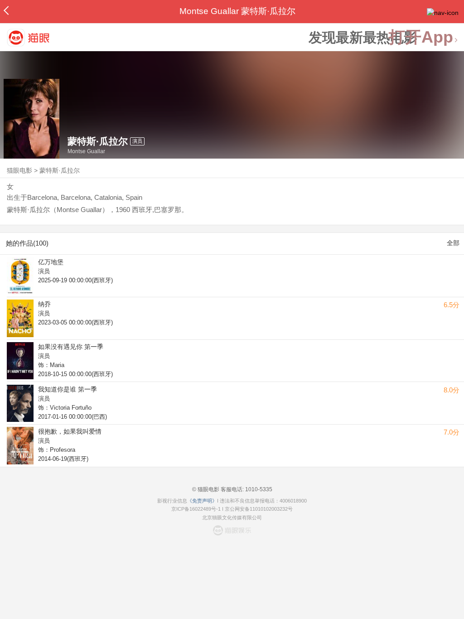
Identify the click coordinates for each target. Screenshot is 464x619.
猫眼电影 (19, 170)
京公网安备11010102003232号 (259, 509)
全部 (453, 243)
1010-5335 (258, 489)
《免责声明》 (202, 500)
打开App (421, 37)
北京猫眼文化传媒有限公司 (232, 517)
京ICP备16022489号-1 (196, 509)
